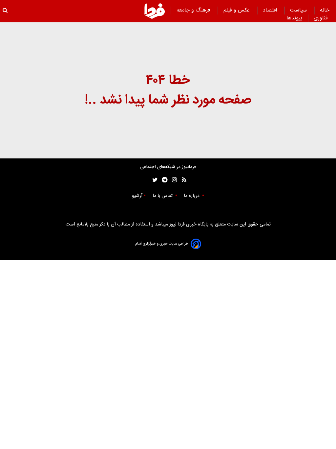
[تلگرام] (163, 180)
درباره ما (192, 196)
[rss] (182, 180)
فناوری (321, 18)
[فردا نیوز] (154, 11)
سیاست (299, 10)
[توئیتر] (154, 180)
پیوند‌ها (294, 18)
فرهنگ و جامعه (194, 10)
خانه (324, 10)
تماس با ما (163, 196)
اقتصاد (271, 10)
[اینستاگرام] (173, 180)
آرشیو (137, 196)
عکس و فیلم (237, 10)
